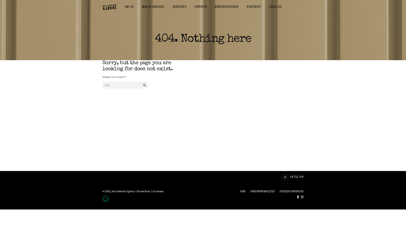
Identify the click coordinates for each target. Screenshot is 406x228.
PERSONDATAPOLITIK (262, 191)
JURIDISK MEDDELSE (291, 191)
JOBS (243, 191)
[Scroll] (285, 177)
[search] (144, 85)
